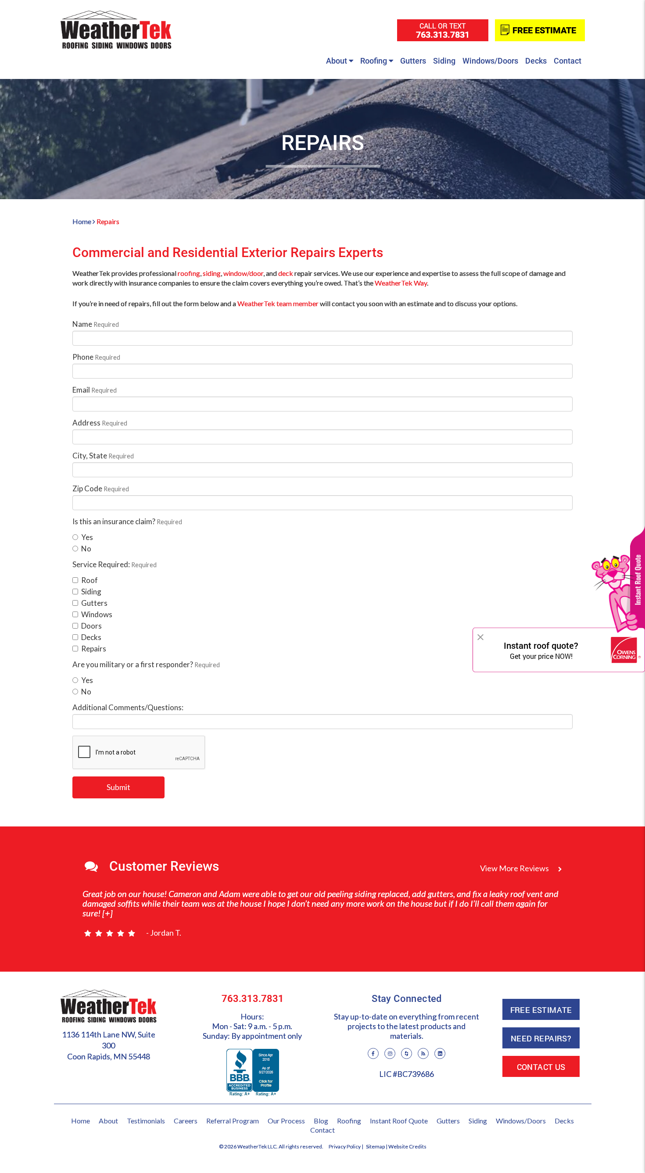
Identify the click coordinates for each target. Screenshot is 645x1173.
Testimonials (146, 1120)
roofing (189, 273)
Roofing (373, 60)
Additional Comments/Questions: (127, 707)
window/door (243, 273)
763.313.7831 (253, 998)
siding (212, 273)
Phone (96, 356)
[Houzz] (406, 1053)
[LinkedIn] (439, 1053)
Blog (321, 1120)
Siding (444, 60)
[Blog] (423, 1053)
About (336, 60)
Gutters (413, 60)
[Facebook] (373, 1053)
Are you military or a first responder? (146, 664)
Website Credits (407, 1146)
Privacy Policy (345, 1146)
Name (95, 324)
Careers (185, 1120)
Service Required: (114, 564)
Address (99, 422)
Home (81, 221)
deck (285, 273)
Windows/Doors (490, 60)
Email (94, 389)
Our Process (286, 1120)
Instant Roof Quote (399, 1120)
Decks (536, 60)
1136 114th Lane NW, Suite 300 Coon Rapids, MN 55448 (108, 1045)
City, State (103, 455)
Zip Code (100, 488)
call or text (442, 30)
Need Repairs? (541, 1038)
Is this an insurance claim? (127, 521)
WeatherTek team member (278, 303)
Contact (567, 60)
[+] (106, 913)
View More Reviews (515, 868)
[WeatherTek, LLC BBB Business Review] (252, 1070)
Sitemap (375, 1146)
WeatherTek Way (401, 283)
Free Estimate (544, 30)
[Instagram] (389, 1053)
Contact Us (541, 1067)
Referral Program (232, 1120)
